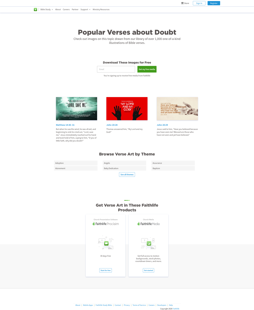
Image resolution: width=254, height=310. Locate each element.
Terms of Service (139, 305)
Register (213, 3)
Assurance (157, 163)
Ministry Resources (101, 9)
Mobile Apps (88, 305)
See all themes (127, 174)
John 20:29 (162, 124)
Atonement (60, 168)
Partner (75, 9)
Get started (148, 270)
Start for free (106, 270)
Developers (161, 305)
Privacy (127, 305)
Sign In (199, 3)
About (58, 9)
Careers (66, 9)
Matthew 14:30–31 (65, 124)
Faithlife (176, 308)
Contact (118, 305)
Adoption (59, 163)
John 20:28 (111, 124)
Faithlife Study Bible (104, 305)
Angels (107, 163)
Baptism (156, 168)
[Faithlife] (35, 9)
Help (171, 305)
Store (186, 3)
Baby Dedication (111, 168)
